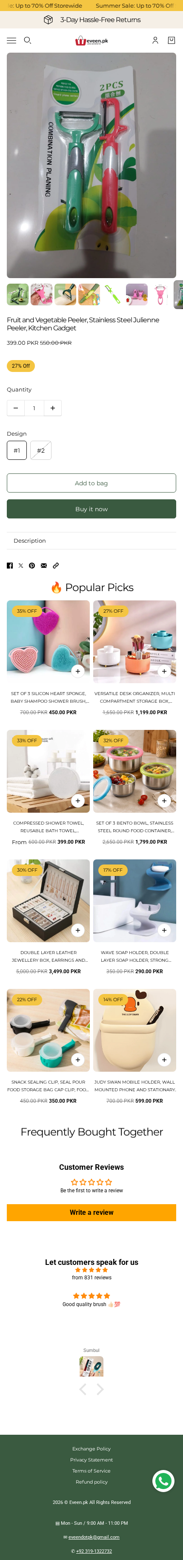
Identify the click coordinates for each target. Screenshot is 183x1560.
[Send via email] (44, 565)
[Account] (155, 40)
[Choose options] (164, 671)
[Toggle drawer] (11, 40)
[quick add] (78, 671)
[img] (91, 1270)
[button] (55, 565)
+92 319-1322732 (94, 1551)
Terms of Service (91, 1471)
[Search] (27, 40)
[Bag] (171, 40)
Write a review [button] (92, 1212)
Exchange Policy (91, 1449)
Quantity (19, 389)
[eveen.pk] (91, 40)
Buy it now (91, 509)
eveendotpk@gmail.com (94, 1537)
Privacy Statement (91, 1460)
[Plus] (53, 408)
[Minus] (16, 408)
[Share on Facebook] (9, 565)
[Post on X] (21, 565)
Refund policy (92, 1482)
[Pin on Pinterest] (32, 565)
